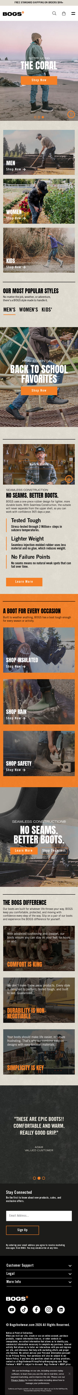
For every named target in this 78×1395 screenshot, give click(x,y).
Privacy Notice (18, 1380)
